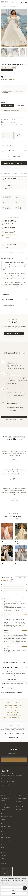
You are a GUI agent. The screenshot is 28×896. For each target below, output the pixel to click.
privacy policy (4, 883)
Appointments (4, 852)
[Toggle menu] (26, 2)
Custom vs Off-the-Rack (21, 798)
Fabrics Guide (19, 795)
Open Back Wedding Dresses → (14, 712)
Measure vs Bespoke (20, 803)
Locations (3, 855)
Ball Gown (3, 829)
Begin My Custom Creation (14, 417)
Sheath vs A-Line (20, 733)
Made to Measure (7, 105)
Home (2, 6)
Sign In (2, 860)
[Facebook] (6, 785)
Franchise (3, 858)
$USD (17, 2)
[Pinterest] (9, 785)
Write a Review (22, 577)
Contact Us (3, 850)
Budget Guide (19, 809)
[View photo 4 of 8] (22, 52)
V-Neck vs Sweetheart (13, 737)
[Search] (21, 2)
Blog (17, 812)
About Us (3, 847)
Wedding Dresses (9, 6)
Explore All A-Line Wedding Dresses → (14, 705)
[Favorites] (23, 2)
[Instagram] (2, 785)
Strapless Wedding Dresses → (14, 710)
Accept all (14, 893)
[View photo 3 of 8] (16, 52)
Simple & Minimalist (5, 839)
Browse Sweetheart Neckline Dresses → (14, 707)
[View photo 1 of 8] (4, 52)
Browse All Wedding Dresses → (14, 714)
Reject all (14, 887)
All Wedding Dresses (5, 793)
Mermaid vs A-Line (7, 733)
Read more (15, 288)
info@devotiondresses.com (9, 779)
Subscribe (14, 759)
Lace (2, 834)
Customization (19, 801)
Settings (14, 890)
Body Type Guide (19, 806)
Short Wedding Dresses (6, 816)
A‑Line (2, 823)
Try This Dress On (15, 333)
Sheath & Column (5, 831)
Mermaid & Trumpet (5, 826)
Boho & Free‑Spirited (6, 837)
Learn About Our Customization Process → (14, 717)
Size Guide (5, 114)
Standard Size (20, 105)
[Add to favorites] (26, 65)
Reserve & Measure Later (14, 170)
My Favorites (4, 863)
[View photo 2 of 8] (10, 52)
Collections (3, 795)
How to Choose (19, 793)
